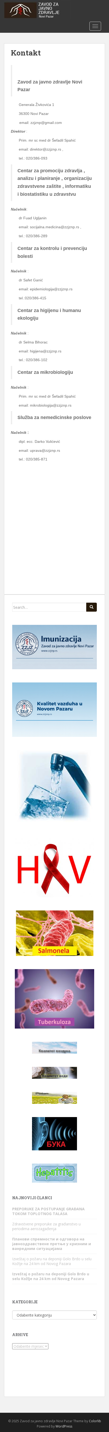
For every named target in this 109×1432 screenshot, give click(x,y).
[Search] (91, 607)
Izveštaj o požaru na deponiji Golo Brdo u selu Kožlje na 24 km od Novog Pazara (52, 1261)
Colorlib (95, 1421)
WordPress (64, 1426)
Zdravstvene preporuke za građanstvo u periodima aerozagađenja (46, 1226)
